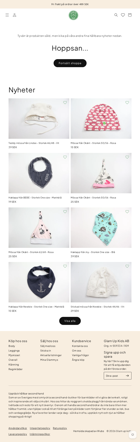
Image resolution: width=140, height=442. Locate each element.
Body (12, 345)
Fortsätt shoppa (70, 63)
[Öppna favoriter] (123, 15)
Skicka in (45, 350)
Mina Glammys (49, 359)
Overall (13, 359)
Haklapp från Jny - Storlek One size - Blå (93, 252)
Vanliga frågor (80, 355)
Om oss (76, 350)
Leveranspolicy (18, 434)
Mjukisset (14, 355)
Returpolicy (60, 428)
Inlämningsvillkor (40, 434)
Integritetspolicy (40, 428)
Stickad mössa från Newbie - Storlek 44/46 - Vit (97, 306)
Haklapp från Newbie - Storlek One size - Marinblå (36, 306)
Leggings (14, 350)
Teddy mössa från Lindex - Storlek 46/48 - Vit (34, 143)
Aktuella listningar (51, 355)
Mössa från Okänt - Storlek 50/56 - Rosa (93, 143)
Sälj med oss (47, 345)
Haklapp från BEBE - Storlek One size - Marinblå (35, 197)
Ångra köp (78, 359)
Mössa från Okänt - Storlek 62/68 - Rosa (31, 252)
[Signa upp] (127, 376)
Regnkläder (16, 369)
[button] (7, 15)
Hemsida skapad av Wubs (88, 430)
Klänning (14, 364)
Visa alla (70, 320)
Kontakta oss (80, 345)
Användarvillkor (18, 428)
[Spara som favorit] (65, 102)
